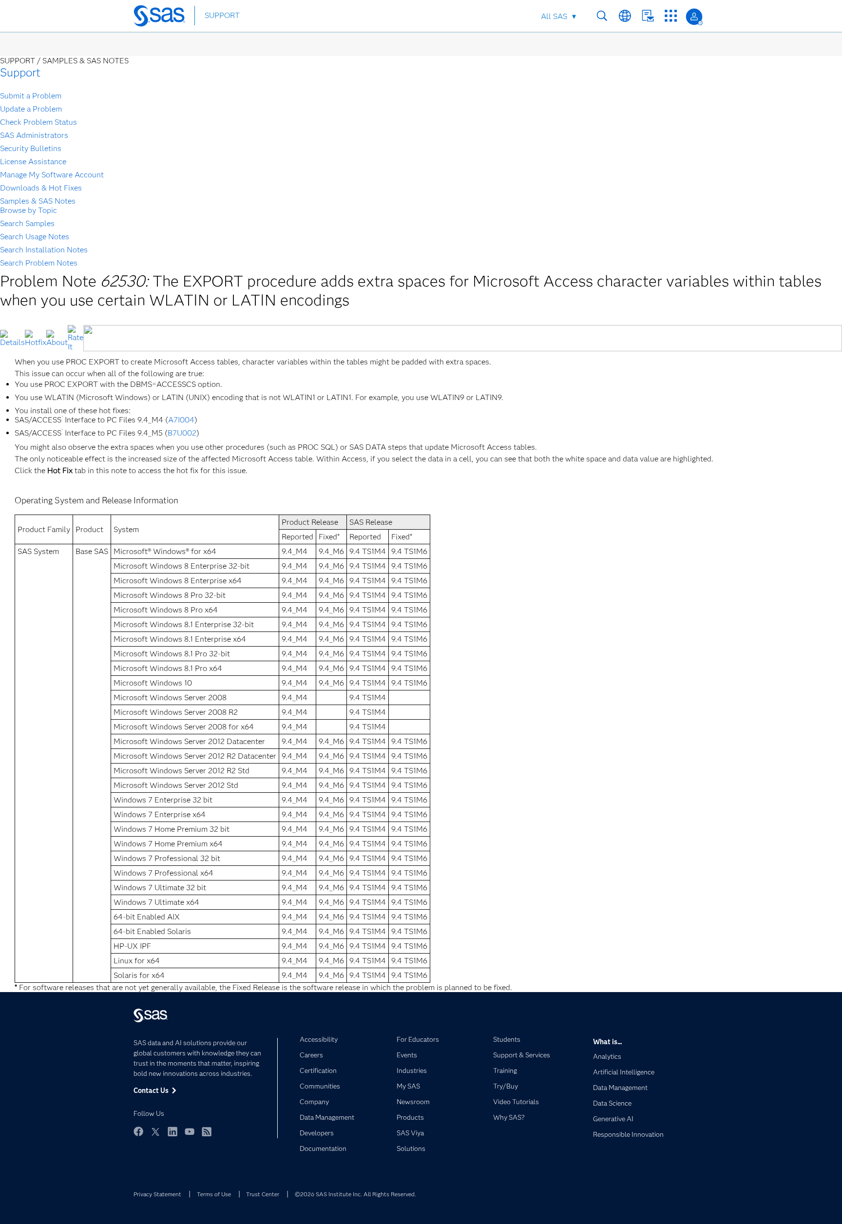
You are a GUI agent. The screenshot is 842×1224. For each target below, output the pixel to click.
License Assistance (33, 161)
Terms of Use (214, 1194)
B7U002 (182, 433)
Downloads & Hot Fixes (41, 187)
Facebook (138, 1131)
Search (602, 16)
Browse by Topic (28, 210)
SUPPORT (222, 15)
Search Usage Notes (34, 236)
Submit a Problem (30, 95)
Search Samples (27, 223)
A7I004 (181, 419)
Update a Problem (31, 109)
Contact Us (648, 16)
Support (20, 72)
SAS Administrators (34, 135)
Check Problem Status (38, 122)
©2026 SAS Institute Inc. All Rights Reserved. (355, 1194)
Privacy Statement (157, 1194)
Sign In (694, 16)
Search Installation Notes (44, 249)
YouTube (189, 1131)
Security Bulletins (30, 148)
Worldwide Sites (625, 16)
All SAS (554, 16)
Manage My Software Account (52, 174)
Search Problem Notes (38, 263)
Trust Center (262, 1194)
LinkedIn (172, 1131)
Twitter (155, 1131)
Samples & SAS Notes (38, 201)
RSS (206, 1131)
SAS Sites (671, 16)
